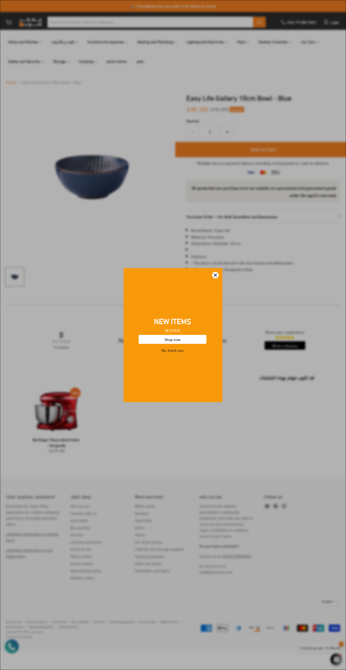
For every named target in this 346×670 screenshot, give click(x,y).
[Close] (215, 275)
